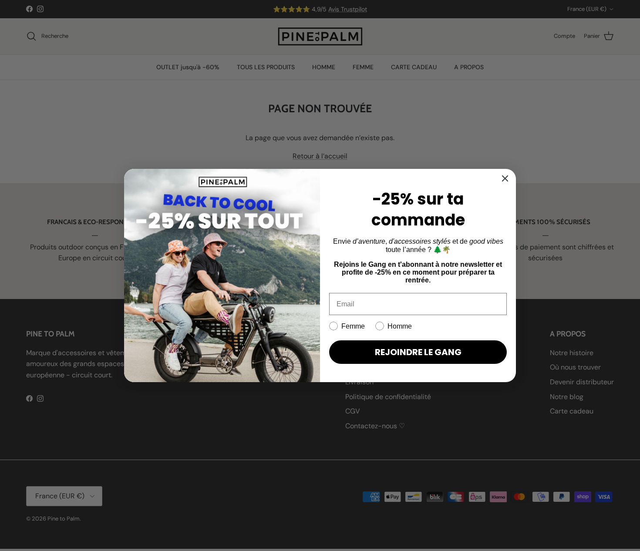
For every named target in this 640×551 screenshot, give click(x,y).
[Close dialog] (505, 178)
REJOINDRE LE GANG (418, 352)
